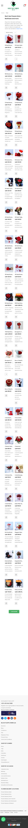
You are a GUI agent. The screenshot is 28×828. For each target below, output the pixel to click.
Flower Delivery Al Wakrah (7, 803)
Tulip (2, 748)
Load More (14, 611)
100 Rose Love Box (10, 74)
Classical (17, 446)
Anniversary (4, 773)
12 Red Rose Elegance (11, 102)
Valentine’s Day (5, 769)
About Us (3, 726)
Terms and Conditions (6, 739)
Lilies (2, 751)
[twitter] (5, 718)
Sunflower (3, 755)
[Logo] (13, 5)
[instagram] (8, 718)
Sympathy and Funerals (6, 785)
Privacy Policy (4, 737)
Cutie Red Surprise (10, 504)
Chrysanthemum (5, 762)
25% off (8, 581)
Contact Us (3, 730)
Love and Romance (6, 776)
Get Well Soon (4, 780)
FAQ (2, 732)
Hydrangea (4, 760)
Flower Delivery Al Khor (6, 796)
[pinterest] (15, 718)
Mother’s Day (4, 778)
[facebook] (2, 718)
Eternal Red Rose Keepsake (13, 561)
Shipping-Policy (5, 735)
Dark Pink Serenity (20, 504)
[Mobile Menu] (2, 5)
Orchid (2, 757)
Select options (16, 59)
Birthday (3, 771)
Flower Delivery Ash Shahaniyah (8, 801)
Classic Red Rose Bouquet (13, 446)
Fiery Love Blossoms (21, 589)
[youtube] (12, 718)
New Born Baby (4, 782)
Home (2, 13)
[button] (3, 819)
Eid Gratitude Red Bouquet (13, 532)
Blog (2, 728)
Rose (2, 746)
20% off (18, 294)
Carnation (3, 753)
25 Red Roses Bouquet (11, 246)
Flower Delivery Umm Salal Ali (8, 798)
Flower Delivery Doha (6, 794)
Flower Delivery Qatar (6, 792)
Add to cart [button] (6, 59)
